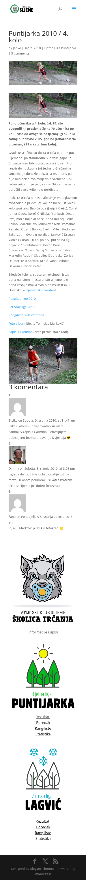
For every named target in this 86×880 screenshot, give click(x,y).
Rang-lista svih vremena (26, 315)
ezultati (44, 821)
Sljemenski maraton (40, 290)
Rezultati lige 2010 (22, 298)
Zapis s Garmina (21, 332)
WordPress (43, 874)
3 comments (20, 53)
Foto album (17, 323)
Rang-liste (43, 832)
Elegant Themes (42, 869)
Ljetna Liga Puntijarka (60, 48)
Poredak (43, 827)
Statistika (43, 838)
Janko (17, 48)
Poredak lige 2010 (22, 307)
